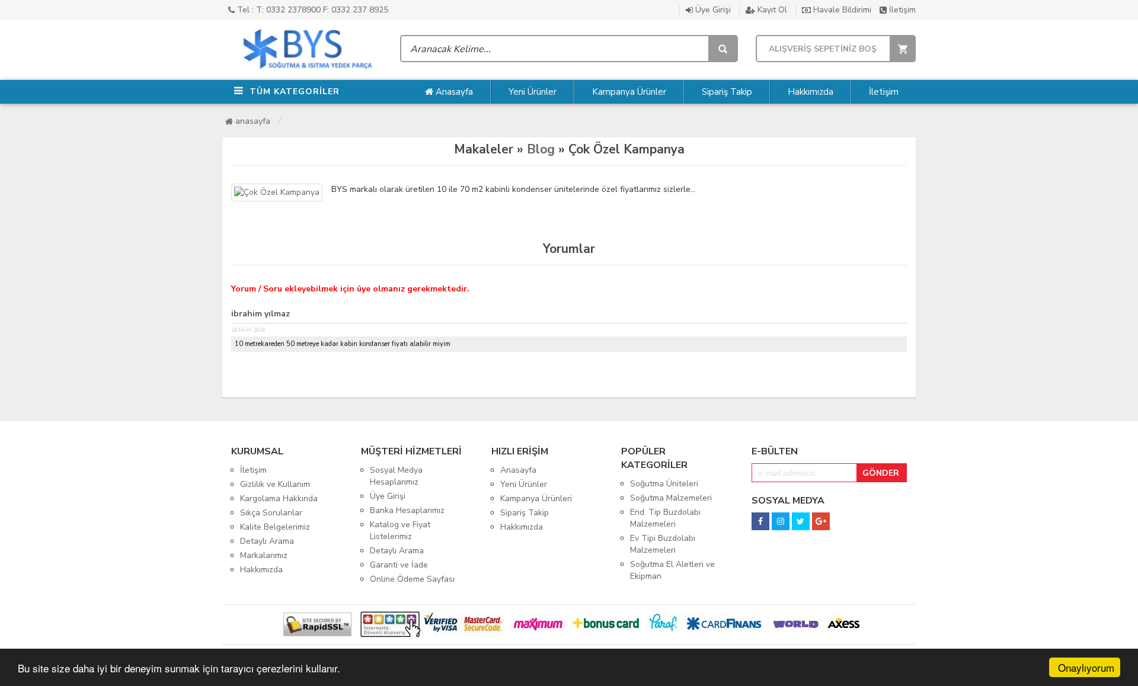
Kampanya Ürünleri (536, 498)
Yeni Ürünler (533, 92)
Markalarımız (263, 555)
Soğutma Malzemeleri (671, 498)
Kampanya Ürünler (629, 92)
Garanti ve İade (399, 564)
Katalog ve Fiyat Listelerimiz (400, 530)
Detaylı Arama (267, 541)
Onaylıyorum (1086, 667)
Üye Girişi (712, 9)
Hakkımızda (810, 92)
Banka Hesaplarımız (407, 510)
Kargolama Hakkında (279, 498)
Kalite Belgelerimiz (275, 527)
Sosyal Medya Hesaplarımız (396, 476)
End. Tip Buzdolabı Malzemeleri (665, 518)
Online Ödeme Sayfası (412, 579)
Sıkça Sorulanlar (271, 512)
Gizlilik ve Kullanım (275, 484)
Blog (541, 149)
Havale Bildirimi (841, 9)
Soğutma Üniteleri (664, 483)
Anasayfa (453, 92)
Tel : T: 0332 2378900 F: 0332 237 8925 (311, 9)
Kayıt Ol (771, 9)
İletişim (901, 9)
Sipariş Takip (727, 92)
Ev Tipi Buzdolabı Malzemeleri (662, 544)
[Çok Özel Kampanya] (276, 192)
